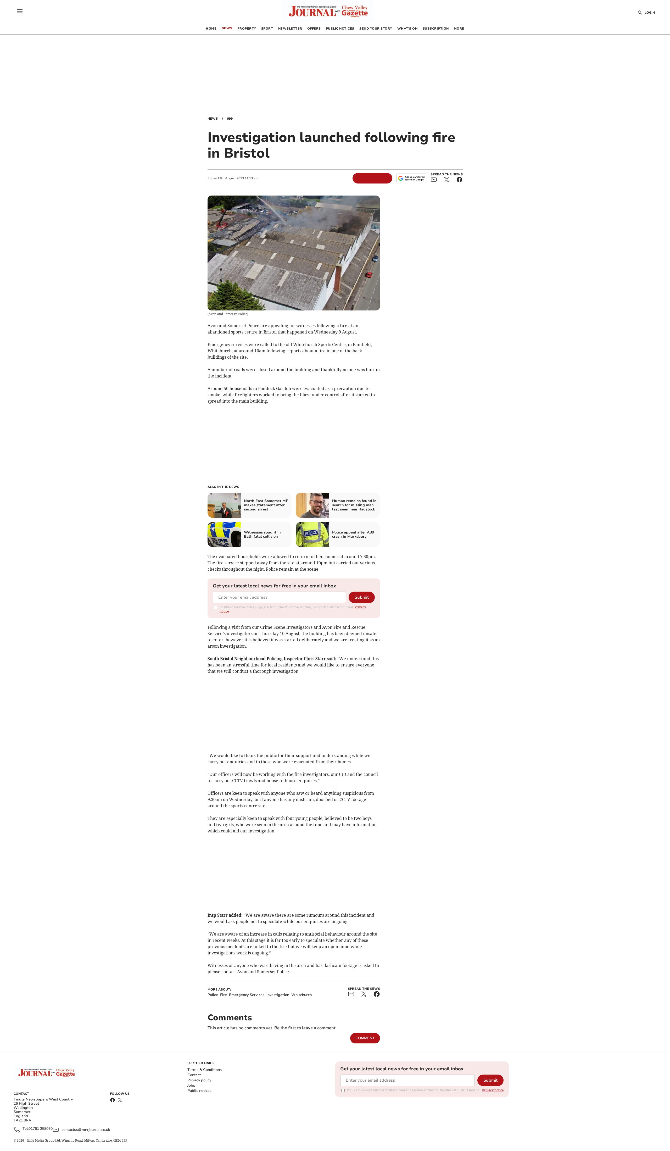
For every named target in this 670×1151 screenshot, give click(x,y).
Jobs (191, 1085)
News (213, 118)
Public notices (199, 1090)
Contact (194, 1074)
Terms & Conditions (204, 1069)
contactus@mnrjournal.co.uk (86, 1129)
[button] (20, 11)
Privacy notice (493, 1090)
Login (650, 12)
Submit (362, 597)
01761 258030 (41, 1129)
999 (230, 118)
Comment (365, 1038)
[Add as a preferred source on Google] (411, 178)
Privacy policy (199, 1080)
